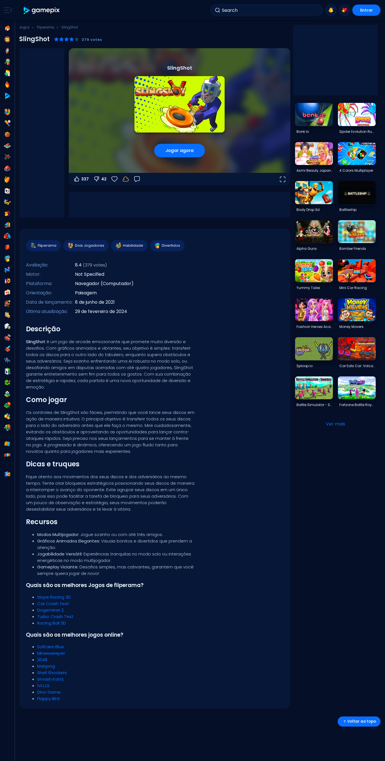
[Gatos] (7, 179)
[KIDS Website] (7, 455)
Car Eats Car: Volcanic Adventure (357, 365)
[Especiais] (7, 96)
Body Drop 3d (308, 209)
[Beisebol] (7, 123)
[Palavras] (7, 416)
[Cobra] (7, 382)
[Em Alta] (7, 84)
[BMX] (7, 157)
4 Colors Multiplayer (356, 170)
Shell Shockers (52, 673)
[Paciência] (7, 371)
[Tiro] (7, 360)
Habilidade (133, 245)
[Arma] (7, 269)
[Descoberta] (7, 62)
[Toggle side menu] (7, 10)
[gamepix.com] (42, 10)
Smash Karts (50, 679)
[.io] (7, 281)
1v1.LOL (43, 686)
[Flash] (7, 247)
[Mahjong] (7, 292)
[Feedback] (137, 179)
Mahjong (46, 666)
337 (85, 179)
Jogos (24, 27)
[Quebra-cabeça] (7, 326)
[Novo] (7, 73)
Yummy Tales (308, 287)
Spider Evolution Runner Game (357, 131)
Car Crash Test (53, 603)
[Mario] (7, 303)
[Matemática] (7, 315)
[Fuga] (7, 224)
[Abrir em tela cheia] (282, 179)
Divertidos (171, 245)
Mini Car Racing (353, 287)
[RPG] (7, 348)
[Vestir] (7, 213)
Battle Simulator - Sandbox (315, 404)
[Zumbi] (7, 427)
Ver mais (335, 424)
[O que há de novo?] (331, 10)
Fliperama (45, 27)
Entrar (366, 10)
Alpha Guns (307, 248)
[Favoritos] (344, 10)
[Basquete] (7, 134)
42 (104, 179)
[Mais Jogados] (7, 50)
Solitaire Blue (50, 647)
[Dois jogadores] (7, 112)
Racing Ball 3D (51, 623)
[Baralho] (7, 191)
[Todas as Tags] (7, 443)
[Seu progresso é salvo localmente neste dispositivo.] (125, 179)
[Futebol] (7, 394)
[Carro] (7, 168)
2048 (42, 660)
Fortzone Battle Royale (357, 404)
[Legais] (7, 202)
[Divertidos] (7, 258)
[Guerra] (7, 405)
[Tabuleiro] (7, 145)
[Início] (7, 28)
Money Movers (351, 326)
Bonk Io (303, 131)
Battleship (348, 209)
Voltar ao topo (361, 721)
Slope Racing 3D (54, 597)
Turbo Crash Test (55, 616)
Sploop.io (305, 365)
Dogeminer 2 (50, 610)
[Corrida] (7, 337)
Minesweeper (51, 653)
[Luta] (7, 236)
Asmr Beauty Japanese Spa (315, 170)
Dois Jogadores (89, 245)
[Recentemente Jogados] (7, 39)
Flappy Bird (48, 699)
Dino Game (49, 692)
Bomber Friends (352, 248)
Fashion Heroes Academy (315, 326)
